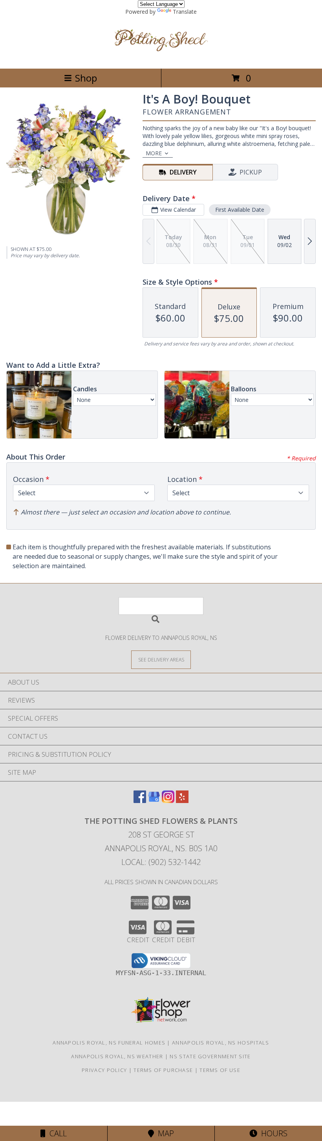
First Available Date (239, 209)
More (154, 153)
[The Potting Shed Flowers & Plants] (161, 57)
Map (164, 1133)
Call (56, 1133)
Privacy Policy (104, 1070)
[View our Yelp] (182, 800)
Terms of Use (219, 1070)
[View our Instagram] (168, 800)
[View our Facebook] (140, 800)
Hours (272, 1133)
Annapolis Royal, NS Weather (117, 1056)
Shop (86, 77)
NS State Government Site (210, 1056)
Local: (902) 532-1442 (161, 862)
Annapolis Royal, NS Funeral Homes (109, 1042)
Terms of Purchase (163, 1070)
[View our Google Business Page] (154, 800)
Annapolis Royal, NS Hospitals (220, 1042)
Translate (185, 11)
